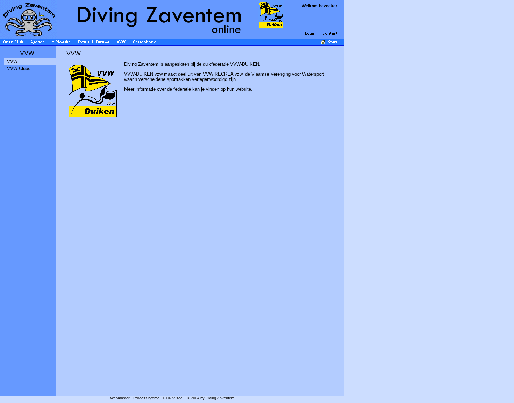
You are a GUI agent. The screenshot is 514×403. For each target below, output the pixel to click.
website (243, 89)
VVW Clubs (18, 68)
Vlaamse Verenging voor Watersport (287, 74)
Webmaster (120, 398)
